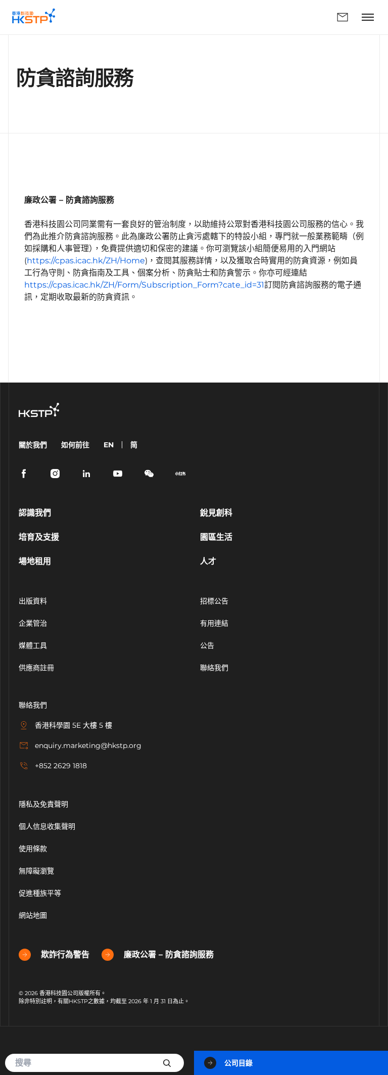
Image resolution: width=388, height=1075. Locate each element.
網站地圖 (33, 915)
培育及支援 (39, 537)
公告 (207, 645)
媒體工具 (33, 645)
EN (109, 444)
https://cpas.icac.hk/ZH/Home (86, 260)
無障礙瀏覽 (36, 870)
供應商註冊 (36, 667)
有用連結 (214, 623)
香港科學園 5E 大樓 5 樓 (73, 725)
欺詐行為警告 (65, 954)
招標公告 (214, 600)
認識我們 (35, 513)
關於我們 (33, 444)
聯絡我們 (210, 17)
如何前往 (75, 444)
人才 (208, 561)
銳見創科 (216, 513)
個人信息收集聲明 (47, 826)
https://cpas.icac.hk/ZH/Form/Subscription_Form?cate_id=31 (144, 285)
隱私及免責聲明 (43, 804)
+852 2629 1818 (61, 765)
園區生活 (216, 537)
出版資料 (33, 600)
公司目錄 (238, 1062)
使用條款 (33, 848)
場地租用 (35, 561)
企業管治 (33, 623)
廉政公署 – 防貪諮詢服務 (169, 954)
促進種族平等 (40, 893)
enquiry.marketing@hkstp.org (88, 745)
